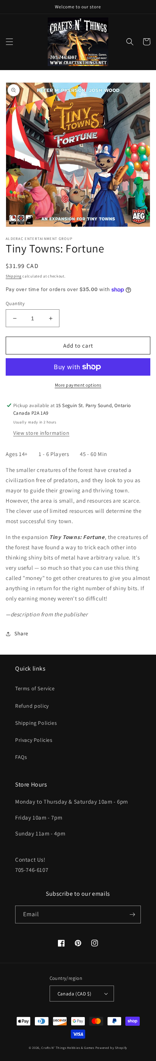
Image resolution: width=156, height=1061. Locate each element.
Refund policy (32, 705)
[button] (9, 41)
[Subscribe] (132, 914)
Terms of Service (35, 688)
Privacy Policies (34, 740)
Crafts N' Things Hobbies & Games (68, 1047)
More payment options (78, 385)
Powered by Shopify (111, 1047)
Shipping (14, 276)
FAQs (21, 757)
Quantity (15, 303)
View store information (41, 432)
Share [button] (21, 633)
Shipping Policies (36, 722)
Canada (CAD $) (75, 993)
